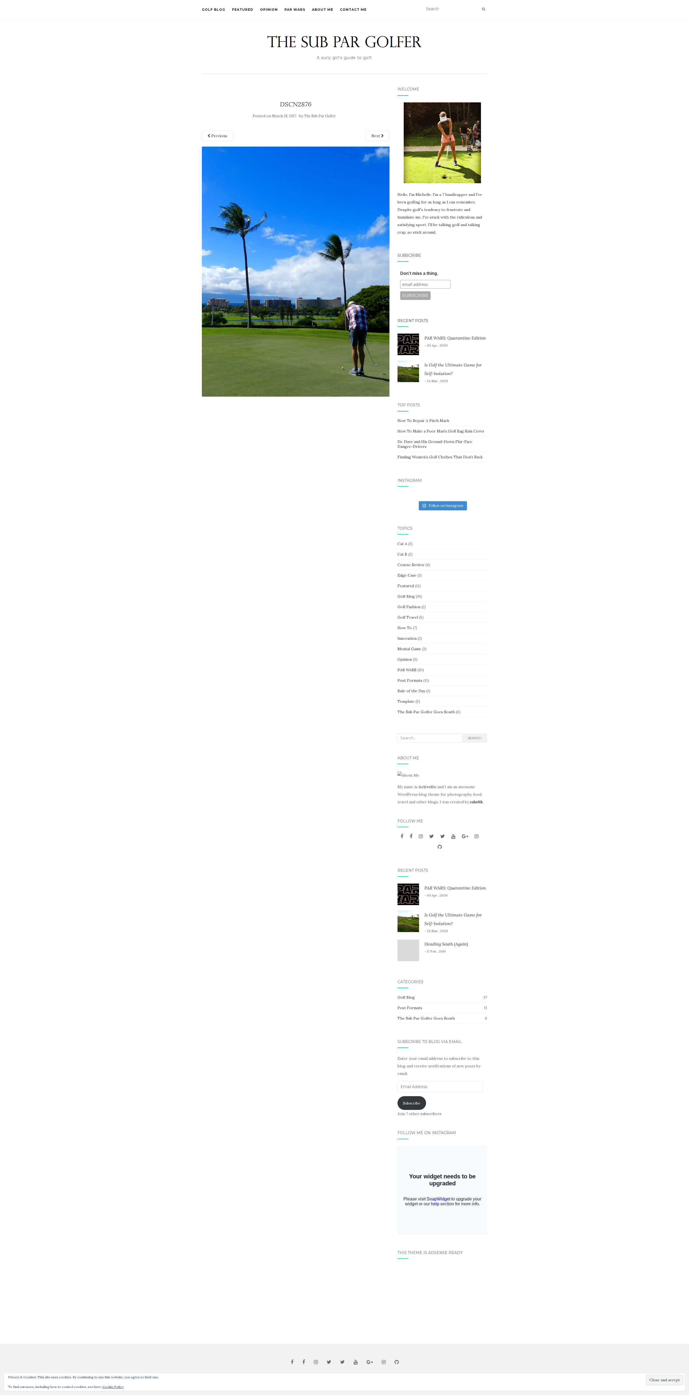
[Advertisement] (442, 1299)
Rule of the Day (411, 690)
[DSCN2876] (295, 271)
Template (406, 701)
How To (405, 627)
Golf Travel (408, 617)
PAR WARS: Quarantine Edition (455, 338)
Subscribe (409, 255)
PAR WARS (294, 10)
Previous (218, 135)
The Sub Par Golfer (320, 116)
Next (376, 135)
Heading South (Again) (446, 944)
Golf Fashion (409, 606)
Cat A (402, 543)
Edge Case (407, 575)
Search (474, 738)
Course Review (411, 564)
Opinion (269, 10)
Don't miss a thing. (419, 273)
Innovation (407, 638)
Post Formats (410, 680)
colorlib (476, 801)
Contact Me (353, 10)
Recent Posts (413, 320)
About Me (322, 10)
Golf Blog (213, 10)
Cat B (402, 554)
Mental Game (409, 648)
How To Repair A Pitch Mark (423, 420)
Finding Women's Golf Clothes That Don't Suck (440, 457)
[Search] (483, 9)
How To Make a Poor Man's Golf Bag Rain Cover (441, 431)
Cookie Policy (113, 1387)
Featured (242, 10)
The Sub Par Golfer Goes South (426, 711)
